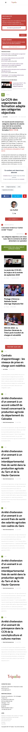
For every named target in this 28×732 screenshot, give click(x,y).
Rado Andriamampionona (8, 422)
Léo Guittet (5, 116)
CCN (19, 186)
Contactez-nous (6, 175)
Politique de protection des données (9, 717)
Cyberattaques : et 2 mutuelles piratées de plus (12, 75)
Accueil (2, 88)
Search (23, 35)
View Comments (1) (13, 219)
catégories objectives (10, 186)
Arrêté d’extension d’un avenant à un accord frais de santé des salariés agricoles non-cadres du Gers (13, 519)
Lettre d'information (13, 47)
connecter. (22, 179)
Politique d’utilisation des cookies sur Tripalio (12, 715)
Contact (3, 722)
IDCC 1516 (13, 130)
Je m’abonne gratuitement (13, 28)
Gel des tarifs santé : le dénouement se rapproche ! (13, 54)
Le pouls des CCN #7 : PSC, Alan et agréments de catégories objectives (19, 84)
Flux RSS (3, 724)
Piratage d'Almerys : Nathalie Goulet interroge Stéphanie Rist (13, 301)
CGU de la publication (6, 719)
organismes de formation (7, 189)
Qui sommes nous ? (6, 720)
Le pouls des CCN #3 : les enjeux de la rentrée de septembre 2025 (13, 272)
